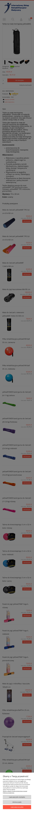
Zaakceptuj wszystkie (17, 807)
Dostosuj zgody (17, 802)
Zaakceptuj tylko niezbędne (17, 797)
